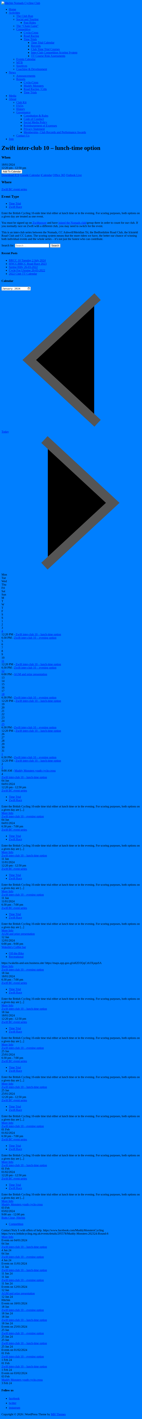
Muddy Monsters (34, 85)
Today (5, 431)
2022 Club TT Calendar (23, 273)
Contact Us (22, 135)
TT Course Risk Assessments (48, 55)
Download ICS (10, 175)
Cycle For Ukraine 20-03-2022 (27, 270)
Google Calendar (30, 175)
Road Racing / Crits (35, 89)
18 (2, 694)
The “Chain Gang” (27, 26)
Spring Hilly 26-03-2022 (23, 267)
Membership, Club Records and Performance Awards (55, 132)
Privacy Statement (34, 129)
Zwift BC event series (14, 189)
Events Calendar (26, 59)
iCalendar (46, 175)
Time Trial (15, 203)
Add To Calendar (12, 171)
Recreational (16, 956)
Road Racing (31, 35)
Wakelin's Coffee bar (13, 947)
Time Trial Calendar (42, 42)
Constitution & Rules (36, 115)
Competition (16, 1224)
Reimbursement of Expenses (40, 125)
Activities (14, 12)
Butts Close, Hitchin (13, 1217)
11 (2, 661)
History (20, 109)
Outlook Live (74, 175)
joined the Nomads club (72, 222)
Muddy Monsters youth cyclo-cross (35, 770)
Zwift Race (15, 206)
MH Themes (58, 1414)
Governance (23, 112)
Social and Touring (27, 19)
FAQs (19, 105)
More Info (7, 813)
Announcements (25, 75)
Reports (20, 79)
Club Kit (21, 102)
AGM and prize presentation (30, 674)
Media (12, 95)
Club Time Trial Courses (45, 49)
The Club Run (24, 16)
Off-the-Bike (16, 953)
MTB (19, 62)
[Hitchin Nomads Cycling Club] (20, 3)
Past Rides (30, 22)
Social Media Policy (35, 122)
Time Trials (30, 39)
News (12, 72)
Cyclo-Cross (31, 32)
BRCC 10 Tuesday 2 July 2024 (27, 260)
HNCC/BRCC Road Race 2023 (28, 263)
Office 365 (59, 175)
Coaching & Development (31, 69)
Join (11, 138)
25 (2, 724)
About (12, 99)
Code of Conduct (34, 119)
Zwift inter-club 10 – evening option (35, 637)
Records (36, 45)
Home (12, 9)
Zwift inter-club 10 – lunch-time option (38, 634)
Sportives (21, 65)
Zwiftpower (39, 222)
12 (2, 670)
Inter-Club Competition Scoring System (54, 52)
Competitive (23, 29)
